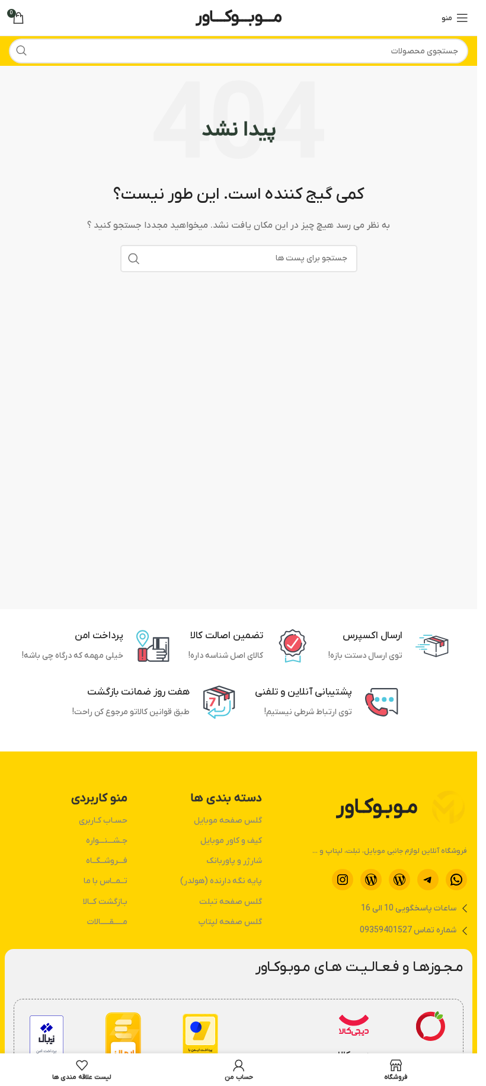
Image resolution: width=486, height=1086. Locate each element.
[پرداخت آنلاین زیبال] (46, 1038)
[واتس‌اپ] (456, 879)
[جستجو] (21, 51)
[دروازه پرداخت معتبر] (200, 1039)
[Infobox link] (431, 1039)
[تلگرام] (428, 879)
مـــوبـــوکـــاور (239, 17)
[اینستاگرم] (342, 879)
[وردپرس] (399, 879)
